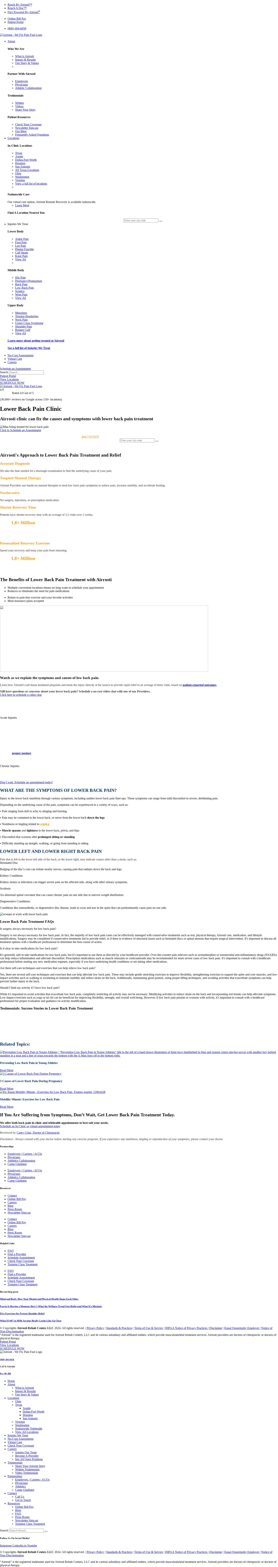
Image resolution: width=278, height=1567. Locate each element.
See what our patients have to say (20, 535)
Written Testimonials (27, 1469)
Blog (10, 1205)
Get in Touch (23, 1500)
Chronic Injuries (9, 766)
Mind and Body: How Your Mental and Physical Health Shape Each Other (39, 1299)
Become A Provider (27, 1455)
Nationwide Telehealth (28, 1428)
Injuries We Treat (18, 1435)
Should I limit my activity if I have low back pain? (30, 987)
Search (4, 372)
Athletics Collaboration (21, 1160)
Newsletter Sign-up (19, 1212)
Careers (12, 1202)
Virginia (20, 1421)
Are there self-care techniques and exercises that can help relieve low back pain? (48, 968)
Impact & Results (25, 1391)
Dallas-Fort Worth (33, 1411)
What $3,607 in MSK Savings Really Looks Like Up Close (30, 1320)
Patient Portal (8, 376)
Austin (27, 1408)
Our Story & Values (27, 1394)
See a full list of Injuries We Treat (29, 348)
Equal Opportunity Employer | (242, 1328)
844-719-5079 (90, 436)
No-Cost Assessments (20, 1438)
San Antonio (30, 1418)
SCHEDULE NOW (12, 382)
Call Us (19, 1496)
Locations (13, 1398)
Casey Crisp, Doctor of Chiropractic (38, 1132)
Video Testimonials (26, 1472)
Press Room (15, 1209)
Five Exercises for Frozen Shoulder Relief (22, 1313)
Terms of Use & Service (148, 1328)
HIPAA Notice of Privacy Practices (186, 1328)
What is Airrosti (24, 1387)
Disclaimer (215, 1328)
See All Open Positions (29, 1459)
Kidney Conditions (11, 875)
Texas (18, 1404)
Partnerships (15, 1476)
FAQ (11, 1250)
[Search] (46, 1531)
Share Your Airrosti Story (30, 1466)
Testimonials (15, 1462)
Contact (12, 1195)
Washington (22, 1425)
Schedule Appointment (21, 1257)
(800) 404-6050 (7, 1359)
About (11, 1384)
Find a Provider (17, 1254)
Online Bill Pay (17, 1199)
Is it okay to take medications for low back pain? (29, 948)
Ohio (18, 1401)
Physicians (14, 1157)
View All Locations (26, 1432)
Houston (28, 1415)
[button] (139, 717)
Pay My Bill (5, 1373)
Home (11, 1381)
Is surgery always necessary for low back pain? (28, 928)
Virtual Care (15, 1442)
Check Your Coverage (21, 1261)
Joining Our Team (26, 1452)
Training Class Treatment (22, 1264)
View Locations (9, 379)
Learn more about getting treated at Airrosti (36, 340)
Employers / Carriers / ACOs (25, 1153)
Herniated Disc (9, 862)
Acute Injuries (8, 717)
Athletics (20, 1486)
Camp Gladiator (17, 1164)
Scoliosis (5, 888)
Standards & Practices (119, 1328)
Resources (14, 1503)
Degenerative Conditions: (15, 901)
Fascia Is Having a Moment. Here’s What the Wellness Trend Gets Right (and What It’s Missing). (51, 1306)
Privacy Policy (95, 1328)
